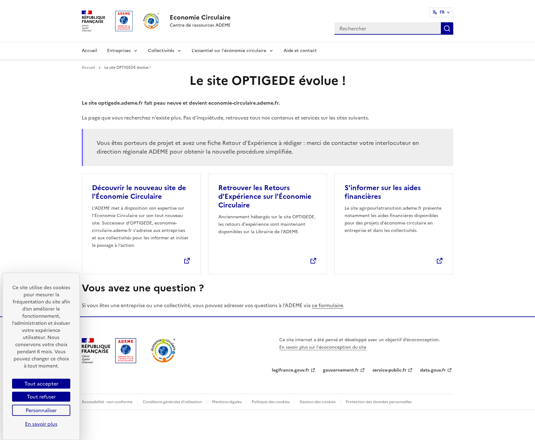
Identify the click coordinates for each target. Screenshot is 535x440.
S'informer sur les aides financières (383, 192)
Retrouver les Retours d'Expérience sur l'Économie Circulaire (264, 196)
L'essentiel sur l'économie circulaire (229, 50)
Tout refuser (41, 396)
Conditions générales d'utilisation (172, 402)
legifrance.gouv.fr (290, 370)
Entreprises (119, 50)
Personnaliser (41, 410)
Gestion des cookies (318, 402)
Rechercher (447, 28)
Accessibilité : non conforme (107, 402)
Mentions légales (226, 402)
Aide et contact (300, 50)
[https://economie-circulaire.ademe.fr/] (163, 361)
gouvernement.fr (341, 370)
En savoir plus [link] (41, 424)
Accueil (89, 50)
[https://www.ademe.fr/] (125, 361)
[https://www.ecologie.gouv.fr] (96, 361)
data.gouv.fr (433, 370)
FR (442, 12)
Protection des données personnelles (378, 402)
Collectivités (161, 50)
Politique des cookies (270, 402)
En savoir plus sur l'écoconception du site (322, 347)
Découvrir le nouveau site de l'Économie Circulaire (139, 192)
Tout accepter (41, 383)
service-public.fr (389, 370)
